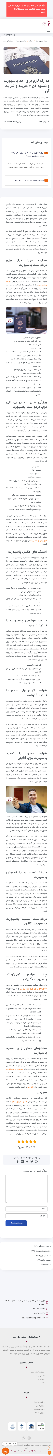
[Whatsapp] (24, 1437)
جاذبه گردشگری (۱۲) (42, 1246)
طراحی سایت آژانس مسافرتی (32, 1451)
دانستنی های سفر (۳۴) (41, 1251)
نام (43, 1208)
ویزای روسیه (39, 1409)
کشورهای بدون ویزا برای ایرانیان (33, 988)
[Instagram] (29, 1437)
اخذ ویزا (30, 1087)
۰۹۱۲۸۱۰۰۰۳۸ (39, 1313)
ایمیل (42, 1215)
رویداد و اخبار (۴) (44, 1260)
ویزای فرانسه (39, 1402)
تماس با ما (40, 1375)
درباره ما (41, 1379)
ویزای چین (40, 1405)
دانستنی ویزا (21, 41)
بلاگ (30, 41)
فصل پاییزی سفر (41, 41)
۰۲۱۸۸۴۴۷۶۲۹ (39, 1309)
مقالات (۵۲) (46, 1264)
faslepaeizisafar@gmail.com (33, 1318)
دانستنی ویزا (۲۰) (43, 1255)
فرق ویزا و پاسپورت (38, 540)
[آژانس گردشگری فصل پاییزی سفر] (46, 23)
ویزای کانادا (40, 1412)
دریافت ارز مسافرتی (14, 1069)
